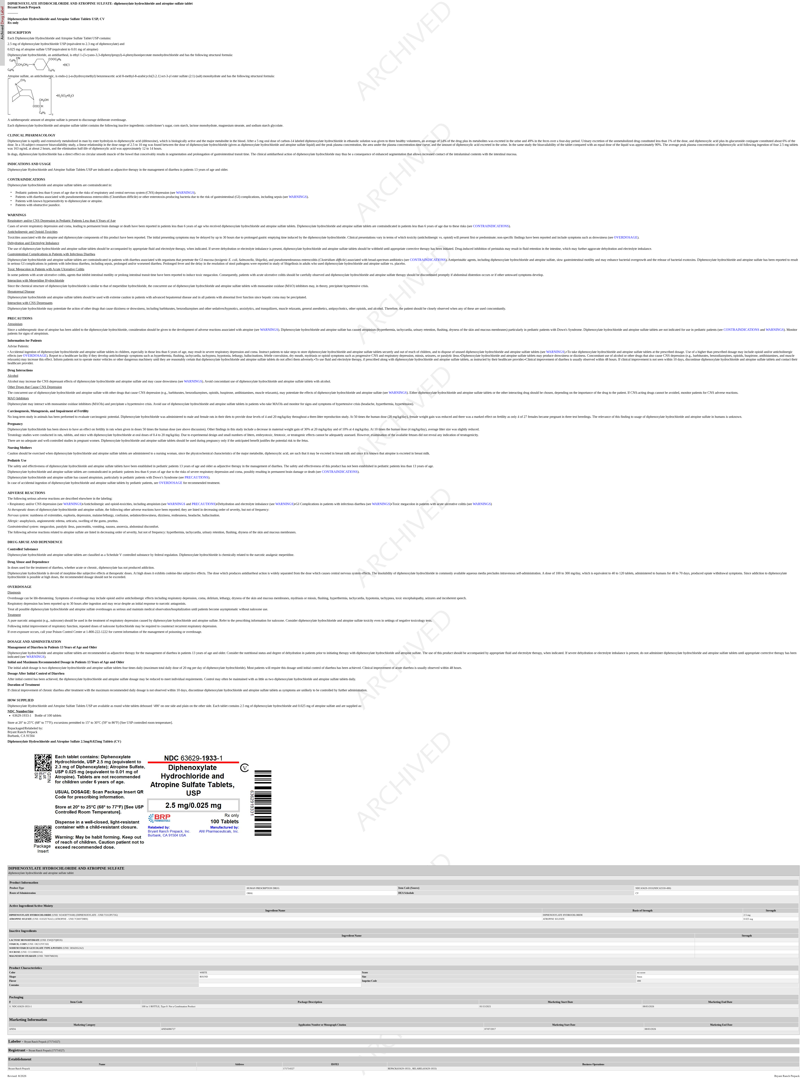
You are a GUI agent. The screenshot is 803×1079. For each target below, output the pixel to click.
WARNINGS (185, 192)
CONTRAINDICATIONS (491, 226)
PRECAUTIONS (196, 477)
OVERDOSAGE (625, 237)
